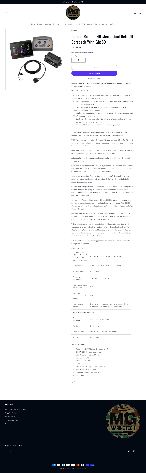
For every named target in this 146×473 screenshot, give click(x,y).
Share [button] (76, 382)
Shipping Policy (10, 413)
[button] (7, 12)
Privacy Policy (10, 417)
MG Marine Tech (69, 469)
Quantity (74, 56)
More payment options (94, 78)
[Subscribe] (40, 451)
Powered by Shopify (80, 469)
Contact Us (9, 424)
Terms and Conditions (13, 420)
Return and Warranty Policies (15, 409)
